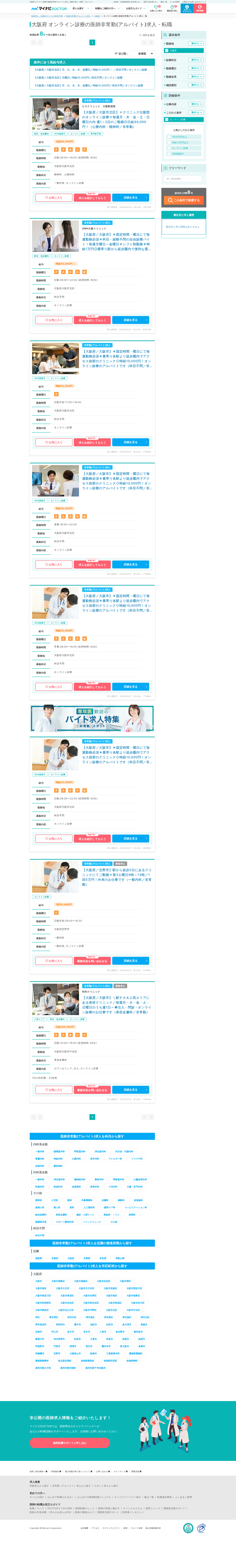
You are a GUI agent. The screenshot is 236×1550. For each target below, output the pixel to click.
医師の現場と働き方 (109, 1508)
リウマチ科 (137, 1158)
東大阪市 (124, 1346)
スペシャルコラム (132, 1508)
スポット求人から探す (106, 1486)
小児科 (54, 1200)
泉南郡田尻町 (110, 1360)
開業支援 (135, 1471)
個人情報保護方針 (153, 1528)
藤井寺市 (106, 1346)
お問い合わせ (102, 1471)
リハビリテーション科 (136, 1207)
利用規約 (55, 1471)
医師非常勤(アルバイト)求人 (78, 16)
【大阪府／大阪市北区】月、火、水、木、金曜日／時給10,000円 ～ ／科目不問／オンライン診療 (90, 69)
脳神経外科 (79, 1179)
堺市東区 (90, 1317)
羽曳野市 (39, 1346)
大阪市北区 (111, 1310)
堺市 (37, 1317)
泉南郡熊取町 (87, 1360)
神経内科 (58, 1158)
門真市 (57, 1346)
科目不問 (39, 1235)
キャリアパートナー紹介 (127, 1497)
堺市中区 (71, 1317)
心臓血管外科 (140, 1179)
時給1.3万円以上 (180, 142)
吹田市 (109, 1324)
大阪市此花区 (103, 1281)
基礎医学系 (41, 1221)
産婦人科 (39, 1207)
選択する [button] (195, 43)
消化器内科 (100, 1151)
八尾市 (103, 1331)
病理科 (132, 1214)
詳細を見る (131, 197)
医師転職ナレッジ (85, 1508)
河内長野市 (59, 1339)
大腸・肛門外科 (135, 1186)
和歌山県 (120, 1258)
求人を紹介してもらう (92, 198)
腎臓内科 (39, 1158)
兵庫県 (86, 1258)
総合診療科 (41, 1214)
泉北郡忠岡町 (65, 1360)
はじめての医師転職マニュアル (94, 1497)
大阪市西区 (125, 1281)
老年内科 (94, 1158)
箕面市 (125, 1339)
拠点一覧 (164, 2)
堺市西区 (108, 1317)
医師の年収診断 (38, 1512)
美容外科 (94, 1186)
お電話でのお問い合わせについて (194, 2)
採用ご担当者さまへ (151, 2)
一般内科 (39, 1151)
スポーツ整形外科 (65, 1221)
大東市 (93, 1339)
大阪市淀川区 (137, 1302)
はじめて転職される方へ (61, 1497)
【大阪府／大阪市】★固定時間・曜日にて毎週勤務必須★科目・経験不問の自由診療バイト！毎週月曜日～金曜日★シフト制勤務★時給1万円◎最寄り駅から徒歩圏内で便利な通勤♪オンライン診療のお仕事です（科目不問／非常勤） (117, 242)
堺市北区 (145, 1317)
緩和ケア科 (109, 1207)
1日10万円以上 (179, 136)
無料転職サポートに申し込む (70, 1442)
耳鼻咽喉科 (86, 1200)
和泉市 (109, 1339)
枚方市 (70, 1331)
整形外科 (99, 1179)
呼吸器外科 (118, 1179)
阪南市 (93, 1353)
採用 (125, 1528)
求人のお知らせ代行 (61, 1512)
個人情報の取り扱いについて (77, 1471)
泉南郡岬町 (132, 1360)
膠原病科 (58, 1165)
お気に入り (55, 197)
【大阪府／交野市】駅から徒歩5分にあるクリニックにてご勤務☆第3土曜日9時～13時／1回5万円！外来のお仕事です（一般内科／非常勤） (117, 877)
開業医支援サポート (174, 1508)
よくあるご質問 (183, 1497)
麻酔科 (121, 1200)
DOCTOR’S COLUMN (60, 1508)
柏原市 (141, 1339)
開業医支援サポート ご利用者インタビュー (121, 1512)
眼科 (69, 1200)
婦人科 (57, 1207)
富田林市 (138, 1331)
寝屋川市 (39, 1339)
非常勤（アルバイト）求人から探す (71, 1486)
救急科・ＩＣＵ (111, 1214)
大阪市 (38, 1281)
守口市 (54, 1331)
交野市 (57, 1353)
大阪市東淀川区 (43, 1295)
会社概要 (84, 1528)
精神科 (38, 1200)
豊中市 (77, 1324)
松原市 (77, 1339)
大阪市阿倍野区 (43, 1302)
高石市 (89, 1346)
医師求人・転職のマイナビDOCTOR (47, 16)
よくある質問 (174, 2)
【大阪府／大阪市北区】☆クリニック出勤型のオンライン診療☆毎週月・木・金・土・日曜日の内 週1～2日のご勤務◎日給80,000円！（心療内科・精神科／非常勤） (116, 119)
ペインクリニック (92, 1221)
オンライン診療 (178, 119)
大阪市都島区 (58, 1281)
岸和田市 (60, 1324)
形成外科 (58, 1186)
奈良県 (103, 1258)
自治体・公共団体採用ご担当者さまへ (127, 2)
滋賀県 (38, 1258)
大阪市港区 (41, 1288)
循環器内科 (59, 1151)
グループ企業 (136, 1528)
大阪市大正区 (62, 1288)
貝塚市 (38, 1331)
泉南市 (141, 1346)
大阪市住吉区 (67, 1302)
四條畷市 (39, 1353)
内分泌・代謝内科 (124, 1151)
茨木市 (86, 1331)
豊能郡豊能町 (136, 1353)
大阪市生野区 (90, 1295)
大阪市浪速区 (110, 1288)
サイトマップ (119, 1471)
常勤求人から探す (39, 1486)
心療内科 (76, 1158)
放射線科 (138, 1200)
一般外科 (39, 1179)
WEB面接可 (178, 153)
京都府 (54, 1258)
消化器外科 (59, 1179)
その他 (113, 1221)
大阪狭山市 (75, 1353)
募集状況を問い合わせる (92, 961)
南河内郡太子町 (43, 1367)
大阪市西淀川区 (134, 1288)
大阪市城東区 (133, 1295)
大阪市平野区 (90, 1310)
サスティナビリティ (111, 1528)
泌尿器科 (76, 1186)
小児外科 (113, 1186)
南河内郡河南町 (68, 1367)
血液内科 (39, 1165)
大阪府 (97, 16)
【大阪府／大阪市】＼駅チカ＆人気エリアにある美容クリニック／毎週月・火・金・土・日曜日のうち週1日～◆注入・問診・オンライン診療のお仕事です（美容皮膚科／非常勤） (117, 1005)
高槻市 (144, 1324)
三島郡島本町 (113, 1353)
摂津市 (73, 1346)
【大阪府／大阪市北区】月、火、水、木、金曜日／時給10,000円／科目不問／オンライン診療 (88, 85)
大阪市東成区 (67, 1295)
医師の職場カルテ (84, 1512)
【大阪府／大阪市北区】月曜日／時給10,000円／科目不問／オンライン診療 (78, 77)
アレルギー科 (115, 1158)
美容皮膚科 (61, 1214)
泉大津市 (126, 1324)
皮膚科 (105, 1200)
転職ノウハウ (37, 1508)
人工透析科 (89, 1207)
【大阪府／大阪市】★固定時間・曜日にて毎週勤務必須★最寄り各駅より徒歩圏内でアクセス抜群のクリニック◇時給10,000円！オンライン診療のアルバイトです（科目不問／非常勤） (116, 359)
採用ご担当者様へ (37, 1471)
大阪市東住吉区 (91, 1302)
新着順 (142, 53)
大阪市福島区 (81, 1281)
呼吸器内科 (79, 1151)
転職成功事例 (164, 1497)
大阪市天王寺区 (86, 1288)
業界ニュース (153, 1508)
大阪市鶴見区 (42, 1310)
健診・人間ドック (85, 1214)
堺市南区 (126, 1317)
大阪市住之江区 (66, 1310)
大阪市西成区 (115, 1302)
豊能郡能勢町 (42, 1360)
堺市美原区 (41, 1324)
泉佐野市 (120, 1331)
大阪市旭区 (111, 1295)
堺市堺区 (53, 1317)
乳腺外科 (39, 1186)
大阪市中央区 (133, 1310)
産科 (72, 1207)
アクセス (95, 1528)
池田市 (93, 1324)
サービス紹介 (37, 1497)
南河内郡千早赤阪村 (95, 1367)
